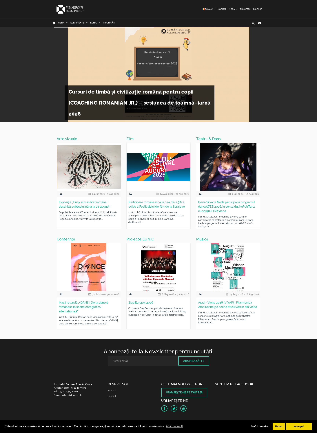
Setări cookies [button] (260, 426)
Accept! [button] (299, 426)
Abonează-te (193, 361)
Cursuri (222, 9)
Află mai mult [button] (174, 426)
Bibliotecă (245, 9)
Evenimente (77, 22)
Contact (257, 9)
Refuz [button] (278, 426)
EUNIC (93, 22)
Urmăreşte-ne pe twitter (184, 392)
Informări (109, 22)
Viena (61, 22)
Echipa (111, 390)
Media (232, 9)
